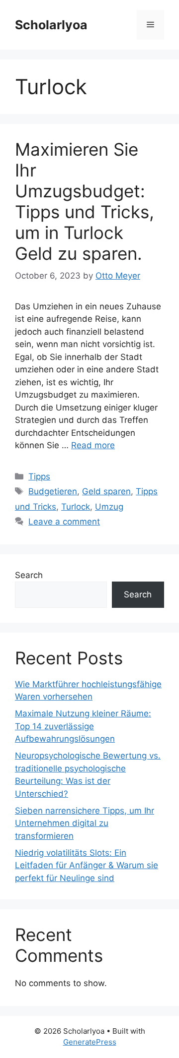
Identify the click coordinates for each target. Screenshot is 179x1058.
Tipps (39, 476)
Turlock (75, 507)
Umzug (109, 507)
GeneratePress (89, 1042)
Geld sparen (106, 491)
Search (29, 575)
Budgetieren (52, 491)
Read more (93, 445)
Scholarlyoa (51, 24)
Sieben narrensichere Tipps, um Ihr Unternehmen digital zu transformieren (84, 823)
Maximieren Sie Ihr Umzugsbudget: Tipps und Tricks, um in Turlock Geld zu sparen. (84, 201)
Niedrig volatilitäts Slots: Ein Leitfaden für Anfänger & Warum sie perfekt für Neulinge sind (86, 865)
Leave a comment (64, 522)
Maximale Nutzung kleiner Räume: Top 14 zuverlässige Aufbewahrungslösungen (83, 726)
